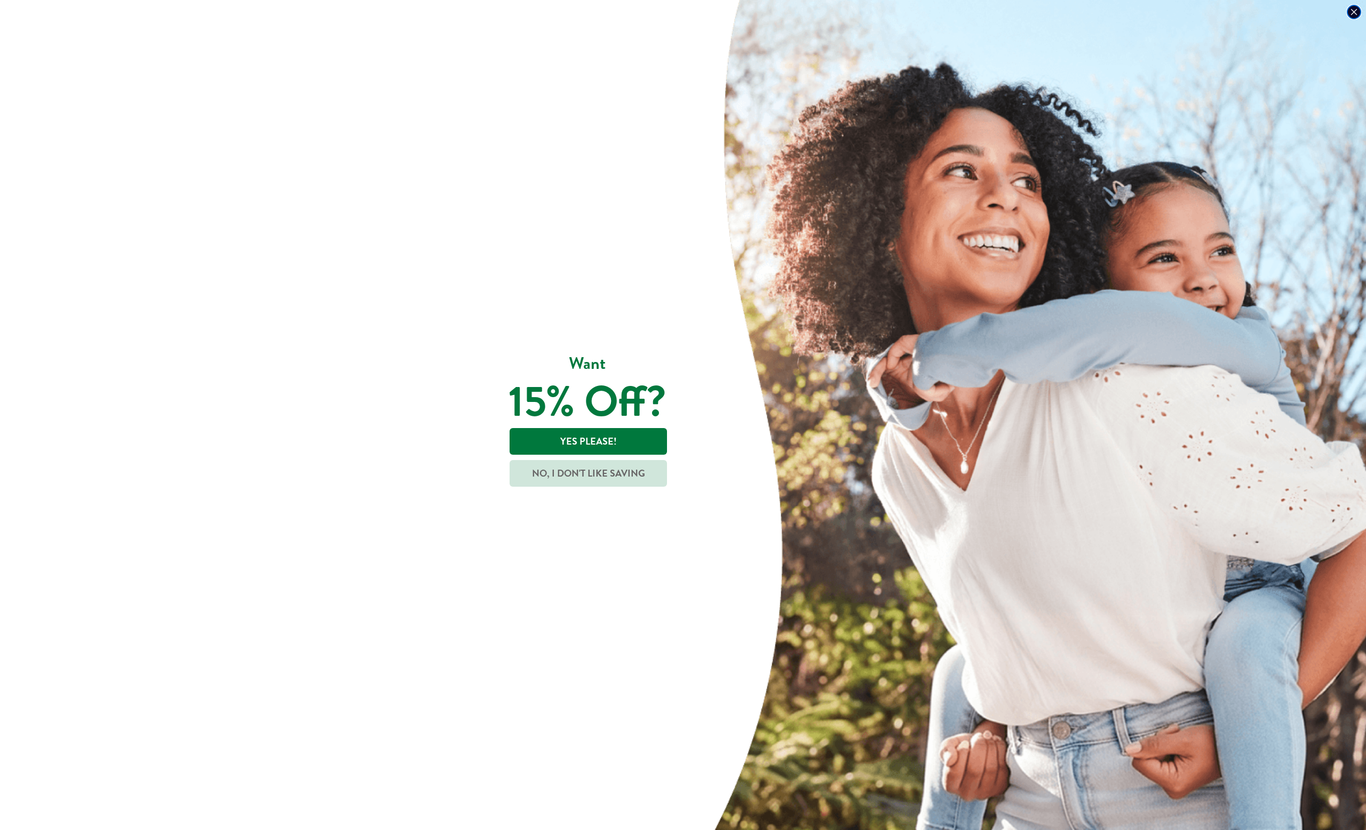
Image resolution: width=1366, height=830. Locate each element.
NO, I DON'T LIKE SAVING (588, 473)
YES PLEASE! (588, 441)
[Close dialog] (1354, 12)
